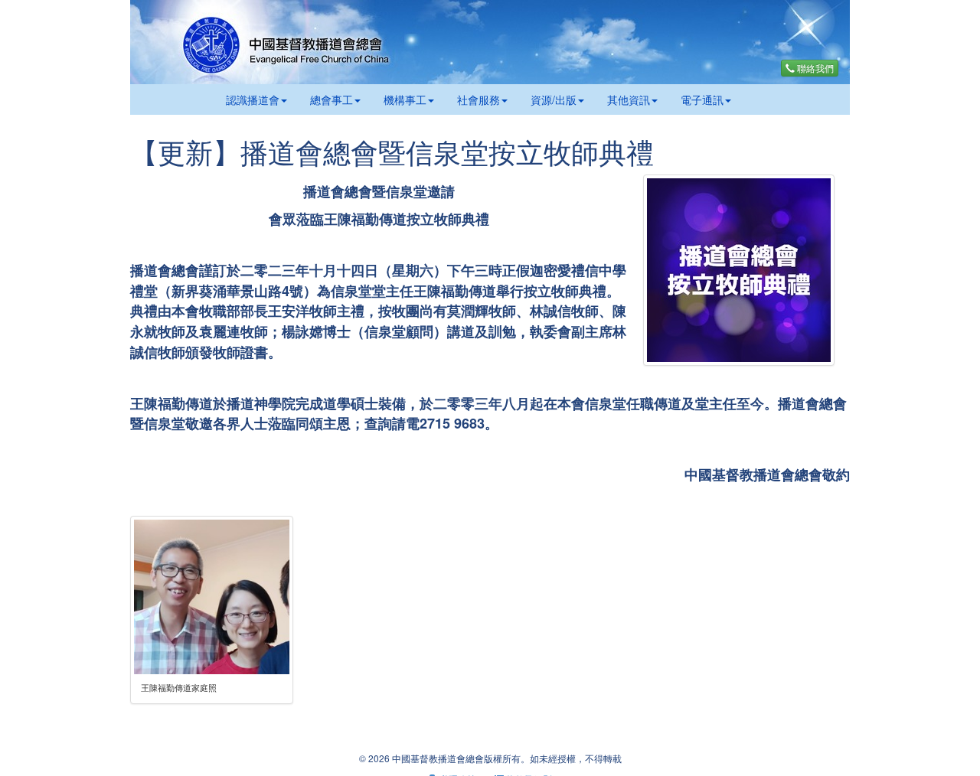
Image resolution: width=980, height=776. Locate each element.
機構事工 (405, 99)
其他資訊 (628, 99)
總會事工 (331, 99)
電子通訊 (702, 99)
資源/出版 (554, 99)
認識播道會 (252, 99)
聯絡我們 (814, 67)
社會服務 (478, 99)
